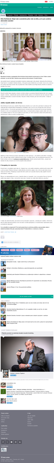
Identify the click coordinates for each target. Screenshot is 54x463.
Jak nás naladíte (31, 415)
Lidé (36, 15)
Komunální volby (5, 417)
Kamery (51, 7)
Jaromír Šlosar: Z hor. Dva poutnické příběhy (19, 287)
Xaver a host (4, 24)
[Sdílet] (3, 73)
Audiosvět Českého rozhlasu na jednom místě (11, 256)
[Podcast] (1, 73)
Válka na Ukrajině (5, 415)
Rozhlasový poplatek (33, 425)
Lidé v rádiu (30, 419)
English (22, 459)
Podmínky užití (16, 459)
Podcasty (3, 432)
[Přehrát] (2, 68)
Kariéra (29, 421)
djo (15, 232)
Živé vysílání (34, 250)
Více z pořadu (5, 301)
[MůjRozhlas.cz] (2, 31)
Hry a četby (4, 250)
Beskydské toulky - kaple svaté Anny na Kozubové (21, 261)
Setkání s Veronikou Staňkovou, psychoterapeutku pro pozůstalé (24, 268)
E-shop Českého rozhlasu (9, 330)
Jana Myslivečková (18, 61)
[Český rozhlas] (5, 1)
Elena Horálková (20, 152)
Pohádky (19, 250)
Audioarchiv (46, 7)
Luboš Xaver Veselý (9, 232)
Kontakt (29, 423)
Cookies (3, 459)
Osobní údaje (9, 459)
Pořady (16, 15)
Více (46, 15)
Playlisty (30, 15)
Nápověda (30, 417)
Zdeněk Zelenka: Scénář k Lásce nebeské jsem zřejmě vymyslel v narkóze (21, 89)
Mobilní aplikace (5, 434)
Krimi (12, 250)
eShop (2, 421)
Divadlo (3, 15)
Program (39, 7)
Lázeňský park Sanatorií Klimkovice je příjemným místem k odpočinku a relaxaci (29, 274)
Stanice (3, 419)
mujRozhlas (4, 246)
